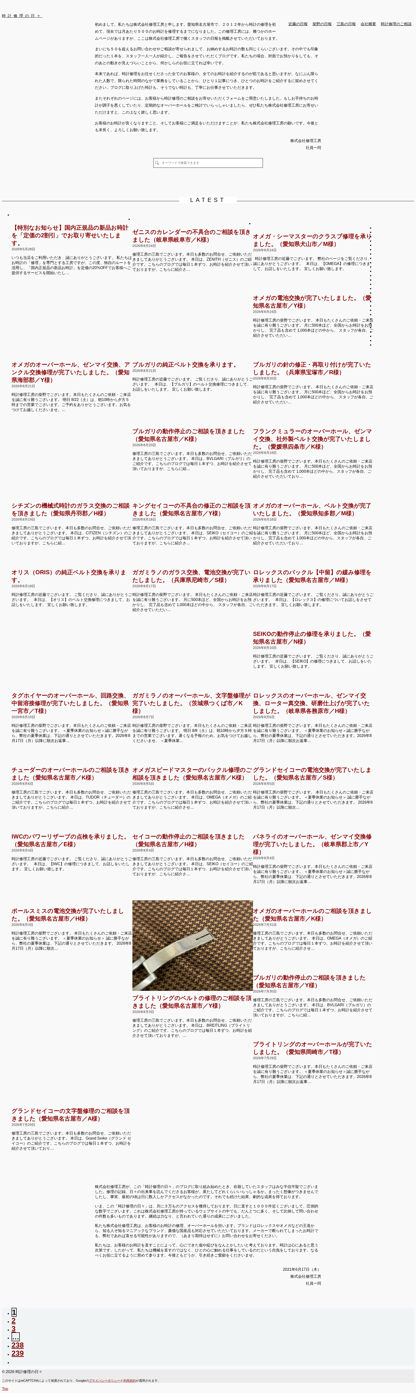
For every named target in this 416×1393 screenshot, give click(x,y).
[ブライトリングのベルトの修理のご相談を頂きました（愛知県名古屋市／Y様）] (192, 946)
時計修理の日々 (22, 16)
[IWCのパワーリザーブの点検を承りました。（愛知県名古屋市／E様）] (72, 828)
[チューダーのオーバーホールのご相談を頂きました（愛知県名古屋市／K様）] (72, 761)
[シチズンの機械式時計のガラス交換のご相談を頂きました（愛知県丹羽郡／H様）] (72, 497)
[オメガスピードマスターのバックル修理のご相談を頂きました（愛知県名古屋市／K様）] (192, 761)
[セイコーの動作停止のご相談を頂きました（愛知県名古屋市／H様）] (192, 828)
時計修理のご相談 (396, 24)
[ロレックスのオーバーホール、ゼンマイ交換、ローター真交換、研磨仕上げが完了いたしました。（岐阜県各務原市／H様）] (313, 687)
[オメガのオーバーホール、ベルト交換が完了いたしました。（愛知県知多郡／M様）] (313, 497)
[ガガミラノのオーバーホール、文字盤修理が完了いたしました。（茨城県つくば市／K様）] (192, 687)
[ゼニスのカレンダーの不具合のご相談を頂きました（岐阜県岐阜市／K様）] (192, 223)
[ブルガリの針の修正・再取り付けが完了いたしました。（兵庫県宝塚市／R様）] (313, 356)
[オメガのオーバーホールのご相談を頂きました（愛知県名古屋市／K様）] (313, 902)
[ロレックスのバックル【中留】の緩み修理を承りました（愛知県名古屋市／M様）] (313, 564)
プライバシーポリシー (104, 1380)
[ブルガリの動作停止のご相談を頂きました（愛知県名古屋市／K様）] (192, 423)
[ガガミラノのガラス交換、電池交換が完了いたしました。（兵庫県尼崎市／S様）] (192, 564)
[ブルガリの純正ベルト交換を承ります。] (192, 356)
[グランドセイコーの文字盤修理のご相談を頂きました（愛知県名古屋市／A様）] (72, 1102)
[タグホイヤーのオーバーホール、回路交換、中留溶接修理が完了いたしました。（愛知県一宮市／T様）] (72, 687)
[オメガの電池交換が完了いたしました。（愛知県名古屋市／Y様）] (313, 289)
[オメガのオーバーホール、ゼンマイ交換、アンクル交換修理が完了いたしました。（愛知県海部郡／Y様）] (72, 356)
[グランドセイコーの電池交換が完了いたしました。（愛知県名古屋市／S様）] (313, 761)
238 (18, 1345)
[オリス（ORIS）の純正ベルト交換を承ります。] (72, 564)
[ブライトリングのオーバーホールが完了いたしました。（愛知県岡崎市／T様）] (313, 1036)
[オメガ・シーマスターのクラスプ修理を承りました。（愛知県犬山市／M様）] (313, 228)
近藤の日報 (298, 24)
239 (18, 1353)
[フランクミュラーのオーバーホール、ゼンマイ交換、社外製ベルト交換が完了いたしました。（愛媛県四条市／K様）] (313, 423)
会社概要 (368, 24)
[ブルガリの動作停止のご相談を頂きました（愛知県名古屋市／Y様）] (313, 969)
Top (5, 1389)
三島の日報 (346, 24)
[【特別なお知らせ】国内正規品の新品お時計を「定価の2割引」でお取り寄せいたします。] (72, 219)
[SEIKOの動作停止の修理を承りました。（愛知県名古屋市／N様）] (313, 625)
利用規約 (129, 1380)
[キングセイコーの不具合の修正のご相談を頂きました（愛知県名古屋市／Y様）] (192, 497)
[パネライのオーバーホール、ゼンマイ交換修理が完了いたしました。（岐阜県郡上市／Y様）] (313, 828)
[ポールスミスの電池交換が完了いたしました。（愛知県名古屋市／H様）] (72, 902)
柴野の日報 (322, 24)
